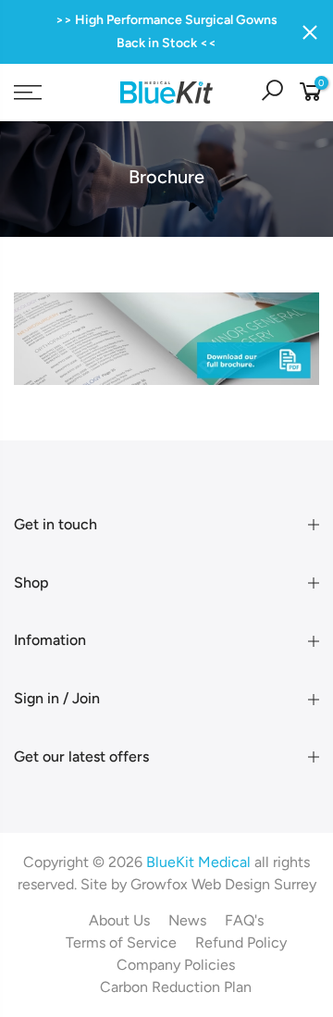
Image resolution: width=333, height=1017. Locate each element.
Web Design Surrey (253, 884)
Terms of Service (121, 942)
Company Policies (176, 965)
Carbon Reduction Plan (176, 987)
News (187, 920)
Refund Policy (241, 942)
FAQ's (244, 920)
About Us (119, 920)
